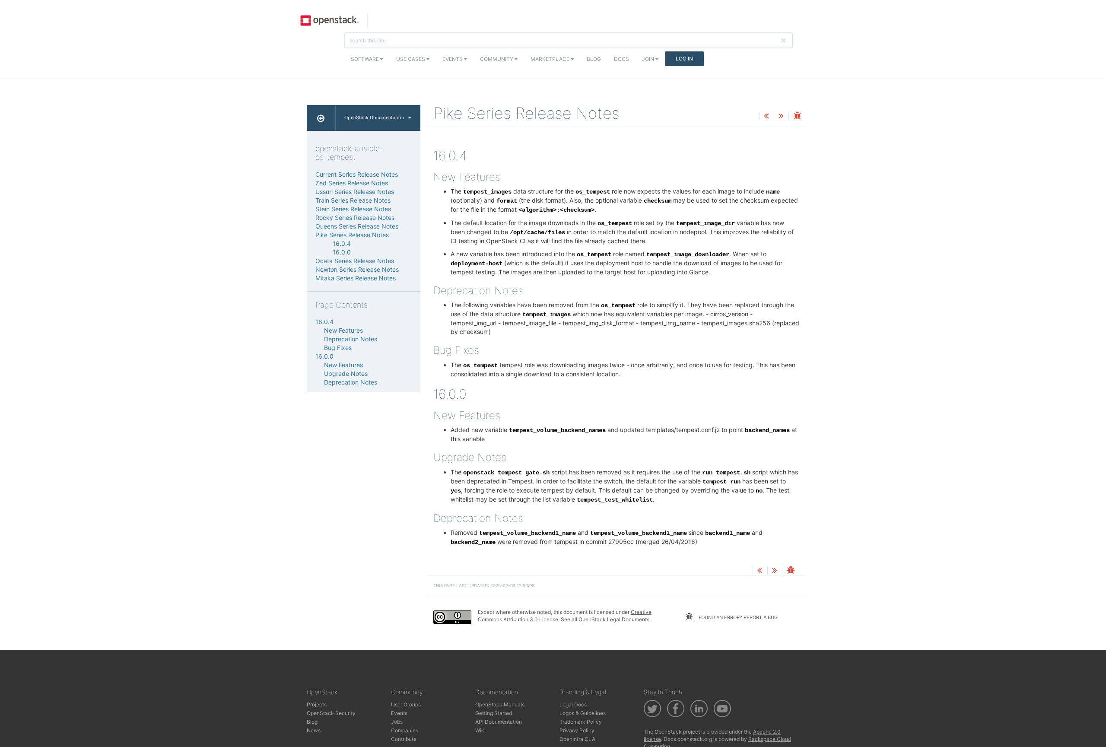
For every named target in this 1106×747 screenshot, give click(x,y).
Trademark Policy (580, 721)
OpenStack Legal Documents (613, 619)
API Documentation (498, 721)
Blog (594, 59)
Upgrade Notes (346, 373)
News (314, 730)
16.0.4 (342, 243)
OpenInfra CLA (577, 739)
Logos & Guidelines (582, 713)
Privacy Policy (576, 730)
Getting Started (493, 713)
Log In (684, 58)
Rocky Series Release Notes (354, 217)
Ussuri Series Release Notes (354, 191)
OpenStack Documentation (374, 117)
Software (365, 59)
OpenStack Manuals (499, 704)
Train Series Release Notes (353, 200)
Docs (621, 59)
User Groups (406, 704)
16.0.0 (342, 252)
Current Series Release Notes (356, 174)
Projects (317, 704)
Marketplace (551, 59)
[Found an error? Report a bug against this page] (797, 116)
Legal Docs (573, 704)
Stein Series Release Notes (353, 209)
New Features (343, 330)
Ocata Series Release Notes (354, 260)
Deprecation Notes (350, 339)
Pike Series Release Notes (352, 234)
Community (497, 59)
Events (453, 59)
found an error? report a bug (737, 617)
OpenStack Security (331, 713)
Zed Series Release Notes (351, 183)
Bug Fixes (338, 347)
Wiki (480, 730)
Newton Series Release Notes (357, 269)
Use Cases (411, 59)
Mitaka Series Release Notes (355, 278)
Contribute (403, 739)
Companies (404, 730)
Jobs (397, 721)
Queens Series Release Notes (356, 226)
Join (648, 59)
